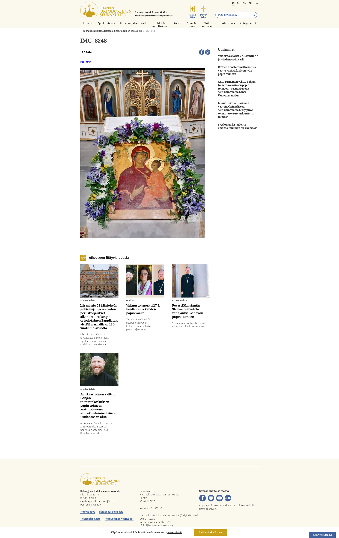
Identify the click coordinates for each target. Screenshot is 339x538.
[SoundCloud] (228, 498)
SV (244, 3)
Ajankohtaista (106, 23)
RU (238, 3)
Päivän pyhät (203, 16)
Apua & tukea (191, 23)
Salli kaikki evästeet (210, 532)
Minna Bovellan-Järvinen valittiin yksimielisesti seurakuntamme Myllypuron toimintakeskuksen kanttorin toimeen (236, 110)
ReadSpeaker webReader (119, 519)
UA (256, 3)
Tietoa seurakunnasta (111, 511)
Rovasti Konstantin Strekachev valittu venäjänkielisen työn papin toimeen (237, 71)
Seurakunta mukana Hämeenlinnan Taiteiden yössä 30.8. (112, 31)
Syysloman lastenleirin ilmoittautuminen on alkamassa (237, 127)
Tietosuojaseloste (90, 519)
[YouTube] (219, 498)
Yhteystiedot (248, 23)
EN (250, 3)
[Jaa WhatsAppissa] (207, 52)
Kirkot (177, 23)
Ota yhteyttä (321, 535)
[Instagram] (211, 498)
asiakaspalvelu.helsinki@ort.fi (97, 501)
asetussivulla (174, 532)
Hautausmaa (226, 23)
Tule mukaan (207, 23)
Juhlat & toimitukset (159, 23)
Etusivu (88, 23)
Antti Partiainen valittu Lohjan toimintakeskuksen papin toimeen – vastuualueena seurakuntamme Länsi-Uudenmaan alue (236, 89)
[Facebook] (202, 498)
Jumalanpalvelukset (133, 23)
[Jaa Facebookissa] (201, 52)
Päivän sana (192, 16)
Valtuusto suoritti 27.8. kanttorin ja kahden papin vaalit (238, 58)
